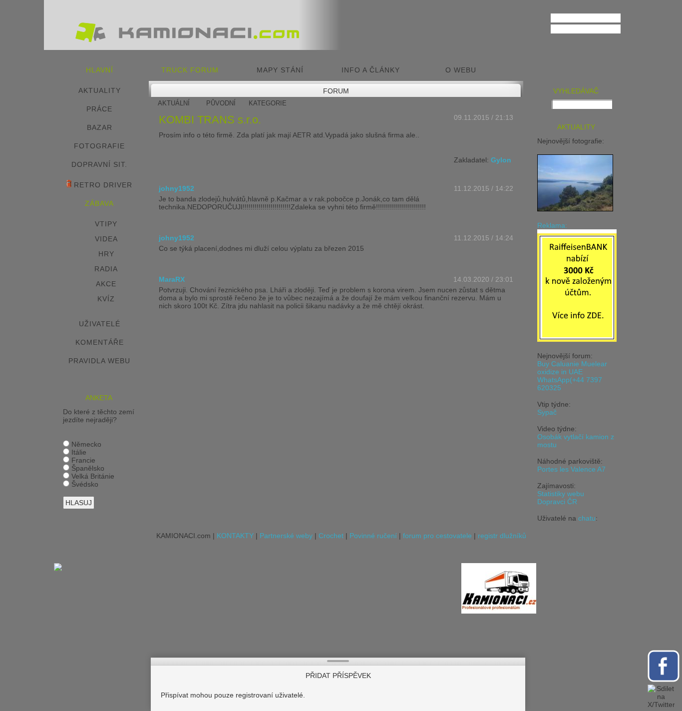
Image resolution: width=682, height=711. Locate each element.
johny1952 (176, 188)
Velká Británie (91, 476)
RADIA (106, 269)
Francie (82, 460)
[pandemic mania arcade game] (58, 569)
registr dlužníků (502, 536)
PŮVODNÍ (221, 103)
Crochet (331, 536)
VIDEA (106, 239)
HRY (106, 254)
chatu (587, 518)
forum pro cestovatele (437, 536)
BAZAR (99, 127)
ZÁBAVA (99, 203)
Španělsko (86, 468)
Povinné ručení (373, 536)
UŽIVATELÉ (99, 324)
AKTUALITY (99, 90)
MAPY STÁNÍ (280, 70)
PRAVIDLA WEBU (99, 361)
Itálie (77, 452)
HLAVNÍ (99, 70)
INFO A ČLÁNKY (370, 70)
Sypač (547, 412)
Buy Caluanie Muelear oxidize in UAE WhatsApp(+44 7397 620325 (572, 376)
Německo (85, 444)
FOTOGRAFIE (99, 146)
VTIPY (106, 224)
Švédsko (83, 484)
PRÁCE (99, 109)
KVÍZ (106, 299)
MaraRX (172, 279)
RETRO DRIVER (101, 185)
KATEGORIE (268, 103)
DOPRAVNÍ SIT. (99, 164)
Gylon (501, 160)
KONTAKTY (235, 536)
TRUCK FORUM (190, 70)
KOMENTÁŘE (99, 342)
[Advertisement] (264, 633)
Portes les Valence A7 (571, 469)
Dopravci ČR (557, 502)
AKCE (106, 284)
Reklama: (552, 225)
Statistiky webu (560, 494)
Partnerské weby (286, 536)
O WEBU (460, 70)
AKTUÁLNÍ (174, 103)
